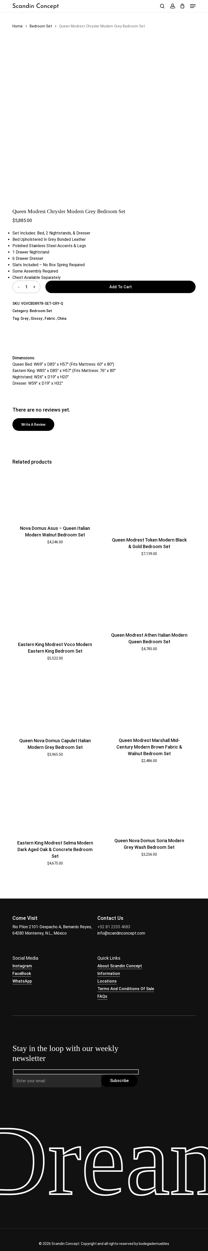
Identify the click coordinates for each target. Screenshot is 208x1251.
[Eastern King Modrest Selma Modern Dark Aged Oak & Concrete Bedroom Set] (55, 803)
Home (17, 26)
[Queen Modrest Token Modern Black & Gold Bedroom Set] (149, 500)
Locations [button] (107, 981)
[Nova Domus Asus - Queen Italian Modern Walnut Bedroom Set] (55, 494)
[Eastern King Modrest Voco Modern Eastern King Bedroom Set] (55, 600)
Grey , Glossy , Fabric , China (43, 318)
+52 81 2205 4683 (113, 926)
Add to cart (120, 286)
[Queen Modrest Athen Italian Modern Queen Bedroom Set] (149, 596)
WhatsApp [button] (22, 981)
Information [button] (108, 973)
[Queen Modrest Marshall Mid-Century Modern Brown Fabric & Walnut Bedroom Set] (149, 701)
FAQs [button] (102, 996)
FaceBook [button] (21, 973)
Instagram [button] (22, 965)
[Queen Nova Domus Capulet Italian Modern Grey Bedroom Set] (55, 701)
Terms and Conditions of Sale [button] (125, 988)
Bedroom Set (41, 26)
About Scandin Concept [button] (119, 965)
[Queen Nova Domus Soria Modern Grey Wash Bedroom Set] (149, 802)
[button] (193, 6)
